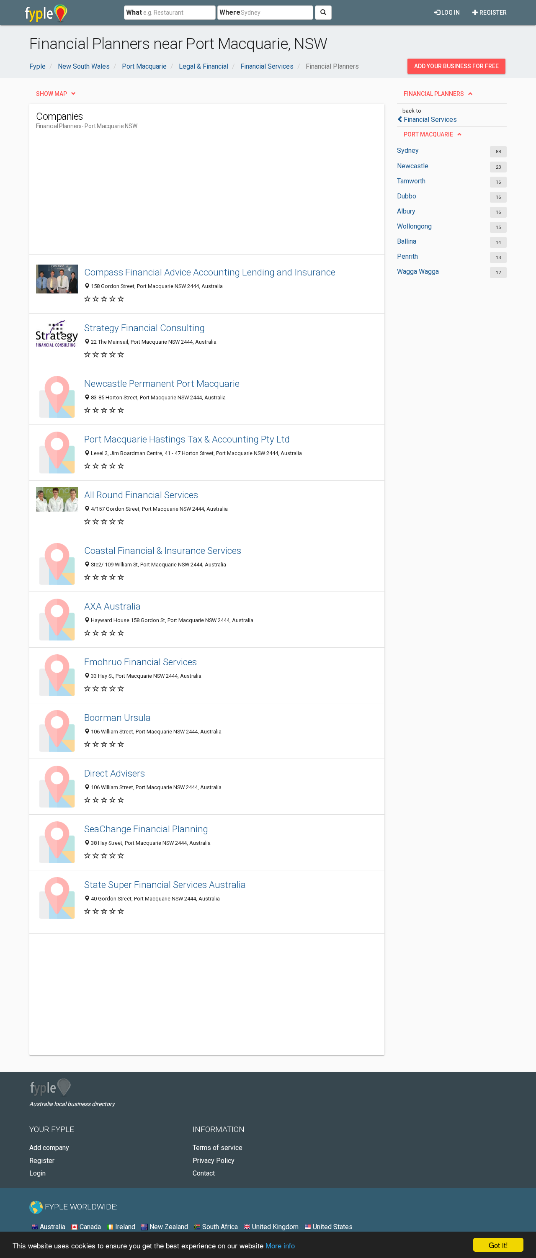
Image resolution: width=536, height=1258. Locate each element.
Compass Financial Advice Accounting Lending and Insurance (209, 272)
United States (332, 1227)
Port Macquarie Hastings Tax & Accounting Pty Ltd (187, 439)
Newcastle (412, 166)
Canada (89, 1227)
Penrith (407, 256)
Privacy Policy (213, 1161)
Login (37, 1173)
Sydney (408, 150)
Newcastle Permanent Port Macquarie (162, 383)
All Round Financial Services (141, 494)
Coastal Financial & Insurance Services (162, 550)
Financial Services (430, 119)
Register (492, 12)
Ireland (124, 1227)
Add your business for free (456, 66)
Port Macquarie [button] (428, 134)
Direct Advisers (114, 773)
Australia (51, 1227)
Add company (49, 1148)
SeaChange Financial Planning (146, 828)
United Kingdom (274, 1227)
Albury (406, 211)
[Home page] (46, 12)
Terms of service (217, 1148)
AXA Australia (112, 606)
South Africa (219, 1227)
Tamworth (411, 181)
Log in (450, 12)
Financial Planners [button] (434, 93)
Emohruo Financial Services (140, 661)
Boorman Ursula (117, 717)
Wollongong (414, 226)
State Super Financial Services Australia (165, 884)
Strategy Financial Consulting (144, 327)
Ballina (406, 241)
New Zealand (168, 1227)
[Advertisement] (188, 195)
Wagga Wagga (418, 271)
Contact (204, 1173)
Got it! (498, 1245)
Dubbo (406, 196)
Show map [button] (51, 93)
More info (280, 1245)
